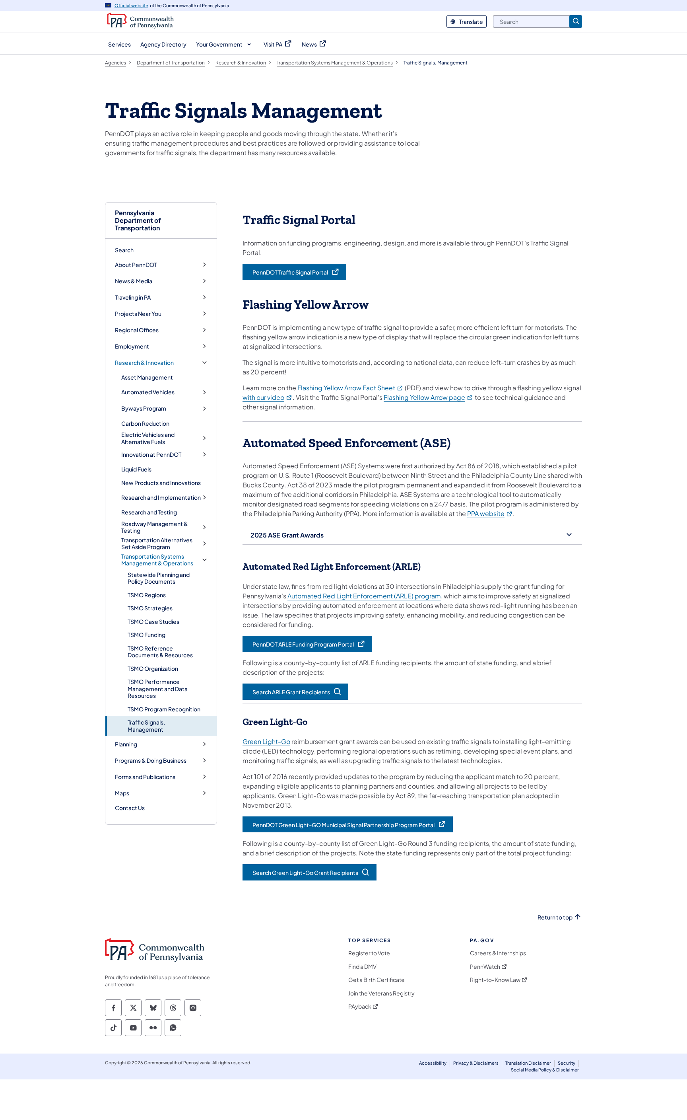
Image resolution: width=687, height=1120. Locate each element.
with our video (268, 397)
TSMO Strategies (150, 608)
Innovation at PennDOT (151, 454)
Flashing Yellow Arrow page (429, 397)
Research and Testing (149, 512)
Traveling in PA (133, 297)
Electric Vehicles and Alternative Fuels (148, 438)
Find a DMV (362, 966)
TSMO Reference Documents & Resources (160, 652)
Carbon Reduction (145, 423)
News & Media (133, 281)
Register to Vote (369, 953)
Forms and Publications (145, 776)
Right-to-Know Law (495, 979)
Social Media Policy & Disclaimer (545, 1069)
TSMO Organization (153, 668)
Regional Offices (137, 330)
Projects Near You (138, 313)
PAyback (359, 1006)
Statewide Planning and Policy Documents (159, 578)
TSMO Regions (147, 594)
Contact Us (130, 807)
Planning (126, 744)
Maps (122, 793)
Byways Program (143, 408)
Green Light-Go (266, 741)
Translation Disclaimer (528, 1062)
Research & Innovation (144, 362)
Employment (132, 346)
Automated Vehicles (148, 392)
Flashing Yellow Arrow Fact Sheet (350, 388)
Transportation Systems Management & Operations (157, 560)
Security (566, 1062)
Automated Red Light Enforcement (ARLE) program (364, 596)
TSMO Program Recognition (164, 709)
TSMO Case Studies (153, 621)
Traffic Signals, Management (146, 726)
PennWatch (485, 966)
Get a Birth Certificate (376, 979)
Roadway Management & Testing (154, 527)
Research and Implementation (161, 497)
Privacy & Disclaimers (476, 1062)
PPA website (490, 513)
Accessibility (432, 1062)
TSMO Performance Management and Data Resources (158, 688)
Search (124, 249)
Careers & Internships (498, 953)
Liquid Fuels (136, 469)
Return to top (555, 917)
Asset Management (147, 377)
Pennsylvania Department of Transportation (138, 220)
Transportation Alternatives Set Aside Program (156, 544)
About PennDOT (136, 264)
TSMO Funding (146, 634)
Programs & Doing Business (150, 760)
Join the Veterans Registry (381, 993)
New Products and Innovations (161, 482)
